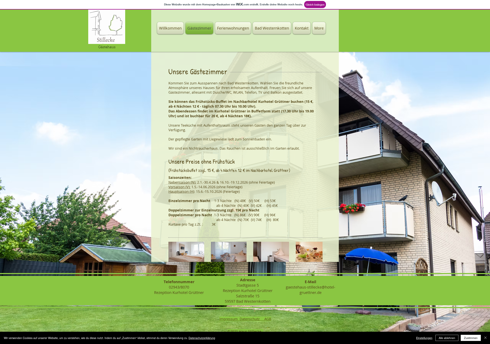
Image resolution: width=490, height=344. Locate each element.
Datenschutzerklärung (202, 338)
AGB (267, 319)
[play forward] (318, 252)
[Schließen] (485, 338)
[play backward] (173, 252)
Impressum (229, 319)
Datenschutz (252, 319)
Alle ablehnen (447, 338)
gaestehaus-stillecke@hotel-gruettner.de (310, 290)
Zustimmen (471, 338)
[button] (186, 252)
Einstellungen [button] (424, 338)
